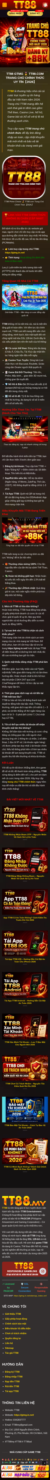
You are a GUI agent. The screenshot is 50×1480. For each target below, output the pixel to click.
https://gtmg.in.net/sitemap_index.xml (30, 1296)
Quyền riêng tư (13, 1338)
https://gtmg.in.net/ (24, 1415)
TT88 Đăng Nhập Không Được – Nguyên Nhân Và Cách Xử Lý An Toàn (25, 877)
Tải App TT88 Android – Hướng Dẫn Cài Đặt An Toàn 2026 (25, 1002)
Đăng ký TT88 (12, 1372)
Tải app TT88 (12, 1391)
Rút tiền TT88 (12, 1386)
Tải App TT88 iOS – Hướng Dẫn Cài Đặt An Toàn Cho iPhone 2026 (25, 960)
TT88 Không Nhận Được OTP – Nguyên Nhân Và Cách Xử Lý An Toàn (25, 836)
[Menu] (4, 5)
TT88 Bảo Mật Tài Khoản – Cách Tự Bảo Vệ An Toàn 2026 (25, 1126)
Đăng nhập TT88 (13, 1376)
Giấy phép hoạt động (16, 1319)
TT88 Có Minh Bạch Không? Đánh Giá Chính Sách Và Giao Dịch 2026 (25, 1168)
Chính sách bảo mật (15, 1323)
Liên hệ (9, 1343)
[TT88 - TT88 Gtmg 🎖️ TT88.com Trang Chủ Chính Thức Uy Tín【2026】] (25, 5)
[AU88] (25, 1468)
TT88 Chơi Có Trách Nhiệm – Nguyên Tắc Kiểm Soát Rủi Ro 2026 (25, 1085)
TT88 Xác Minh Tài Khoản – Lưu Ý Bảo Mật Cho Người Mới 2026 (25, 1043)
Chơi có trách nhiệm (15, 1333)
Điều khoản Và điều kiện (18, 1328)
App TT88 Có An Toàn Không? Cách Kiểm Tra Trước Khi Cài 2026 (25, 919)
